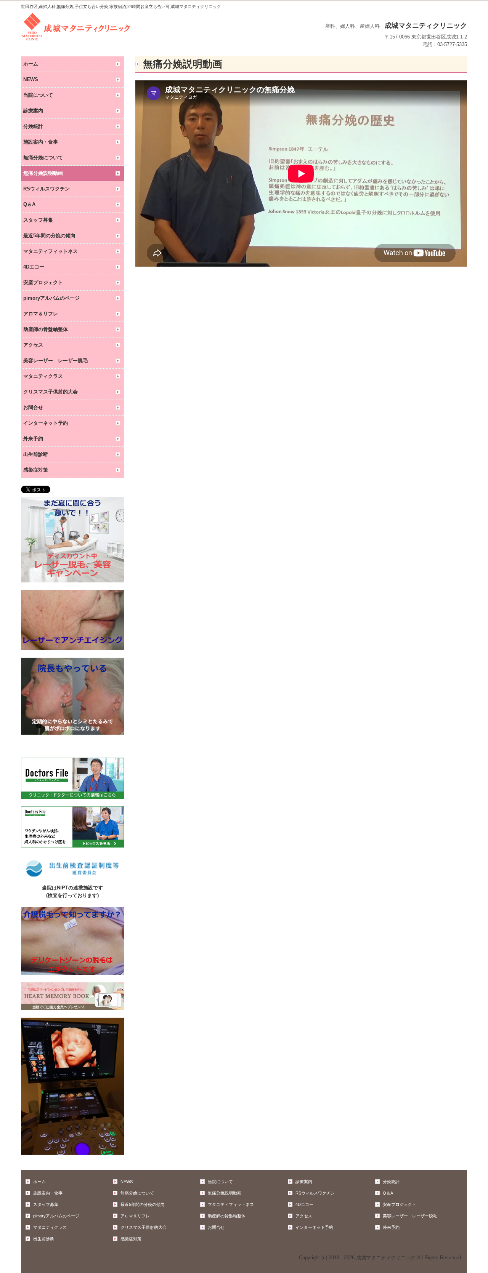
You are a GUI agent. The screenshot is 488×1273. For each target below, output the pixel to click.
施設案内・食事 (40, 142)
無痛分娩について (43, 157)
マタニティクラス (43, 376)
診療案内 (33, 111)
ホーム (30, 64)
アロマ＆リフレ (40, 314)
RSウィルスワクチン (46, 189)
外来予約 (33, 438)
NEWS (30, 79)
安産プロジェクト (43, 282)
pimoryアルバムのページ (51, 298)
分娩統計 (33, 126)
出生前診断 (35, 454)
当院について (38, 95)
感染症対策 (35, 470)
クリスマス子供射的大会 (50, 392)
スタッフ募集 (38, 220)
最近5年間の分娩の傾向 (49, 235)
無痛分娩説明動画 (43, 173)
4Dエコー (33, 267)
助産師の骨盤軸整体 (45, 329)
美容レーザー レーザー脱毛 (55, 360)
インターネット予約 (45, 423)
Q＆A (29, 204)
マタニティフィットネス (50, 251)
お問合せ (33, 407)
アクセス (33, 345)
